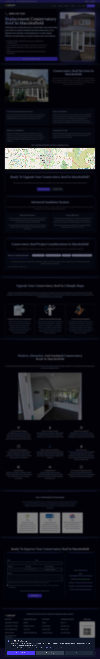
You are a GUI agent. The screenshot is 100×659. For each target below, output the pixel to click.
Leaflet (80, 168)
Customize (79, 653)
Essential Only (50, 653)
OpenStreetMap (86, 168)
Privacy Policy (49, 648)
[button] (50, 157)
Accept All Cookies (21, 653)
